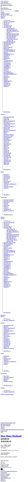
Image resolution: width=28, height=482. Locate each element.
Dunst (6, 46)
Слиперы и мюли (8, 186)
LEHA (6, 70)
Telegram (3, 394)
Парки (6, 149)
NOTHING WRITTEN (10, 74)
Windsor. (6, 86)
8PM (5, 59)
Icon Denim (7, 44)
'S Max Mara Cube (12, 39)
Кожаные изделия (9, 201)
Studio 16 (3, 479)
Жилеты (6, 129)
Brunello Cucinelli (9, 21)
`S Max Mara (11, 28)
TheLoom (7, 58)
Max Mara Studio (12, 29)
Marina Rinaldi (8, 43)
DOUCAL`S (7, 62)
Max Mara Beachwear (13, 35)
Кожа (5, 133)
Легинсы (6, 142)
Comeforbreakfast (8, 60)
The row (6, 23)
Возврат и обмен (5, 475)
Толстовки (7, 157)
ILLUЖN (6, 68)
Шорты (6, 162)
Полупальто (7, 153)
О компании (4, 472)
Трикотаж (7, 160)
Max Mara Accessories (13, 33)
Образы (2, 217)
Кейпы (6, 131)
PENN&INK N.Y (9, 54)
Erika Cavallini (8, 47)
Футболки (7, 161)
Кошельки (7, 202)
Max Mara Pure (11, 37)
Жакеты (7, 127)
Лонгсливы (7, 143)
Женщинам (3, 5)
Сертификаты (4, 476)
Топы (6, 158)
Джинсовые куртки (9, 123)
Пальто (6, 148)
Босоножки (7, 175)
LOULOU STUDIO (9, 51)
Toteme (6, 24)
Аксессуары (4, 197)
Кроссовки (7, 181)
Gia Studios (7, 64)
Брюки (6, 119)
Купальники (7, 139)
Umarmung (7, 85)
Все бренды (7, 111)
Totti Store (7, 83)
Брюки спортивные (9, 121)
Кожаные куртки (9, 134)
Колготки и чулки (9, 135)
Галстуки (6, 376)
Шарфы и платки (9, 210)
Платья (6, 150)
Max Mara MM (11, 36)
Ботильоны (7, 177)
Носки (6, 146)
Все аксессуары (8, 214)
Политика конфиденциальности (9, 471)
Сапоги (6, 185)
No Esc (6, 75)
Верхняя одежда (9, 117)
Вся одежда (7, 169)
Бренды (2, 17)
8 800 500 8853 (4, 2)
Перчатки (6, 205)
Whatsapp (7, 394)
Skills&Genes (8, 81)
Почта (11, 394)
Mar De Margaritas (8, 72)
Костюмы (6, 138)
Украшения (7, 209)
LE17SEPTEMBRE (9, 50)
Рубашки (7, 156)
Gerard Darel (7, 63)
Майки (6, 145)
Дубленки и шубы (9, 126)
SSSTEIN (7, 55)
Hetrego (6, 48)
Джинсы (7, 125)
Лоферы (6, 182)
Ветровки (7, 122)
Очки (6, 203)
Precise (6, 78)
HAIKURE (7, 67)
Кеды (6, 180)
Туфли (6, 188)
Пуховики (7, 154)
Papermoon (7, 76)
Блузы (6, 118)
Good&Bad (7, 66)
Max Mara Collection (13, 31)
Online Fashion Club (5, 478)
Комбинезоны (8, 137)
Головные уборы (9, 199)
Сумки (6, 207)
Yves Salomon (8, 25)
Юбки (6, 164)
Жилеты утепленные (10, 130)
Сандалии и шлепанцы (10, 184)
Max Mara (7, 27)
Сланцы (6, 362)
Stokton (6, 56)
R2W (6, 79)
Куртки (6, 141)
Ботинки (6, 178)
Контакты (3, 480)
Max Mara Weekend (9, 41)
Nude (6, 52)
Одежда (3, 114)
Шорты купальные (9, 348)
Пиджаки (6, 338)
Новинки (3, 16)
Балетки (6, 174)
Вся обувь (7, 194)
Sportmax (10, 40)
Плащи (6, 152)
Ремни (6, 206)
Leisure (9, 32)
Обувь (2, 172)
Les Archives (7, 71)
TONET (6, 82)
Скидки (3, 218)
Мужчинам (9, 5)
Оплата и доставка (5, 474)
